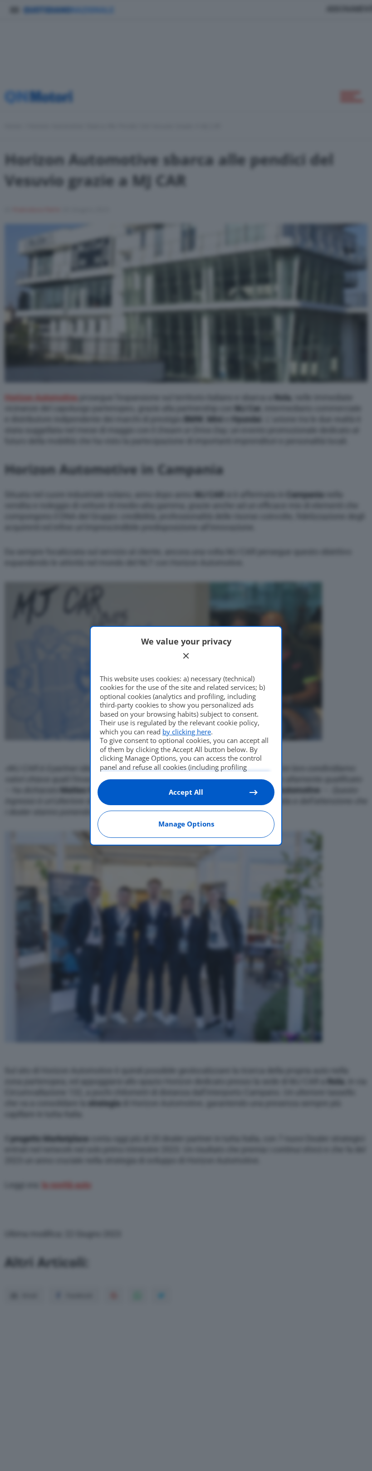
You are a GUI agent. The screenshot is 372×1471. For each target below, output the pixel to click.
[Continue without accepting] (186, 655)
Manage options (186, 823)
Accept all (186, 792)
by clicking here (186, 731)
